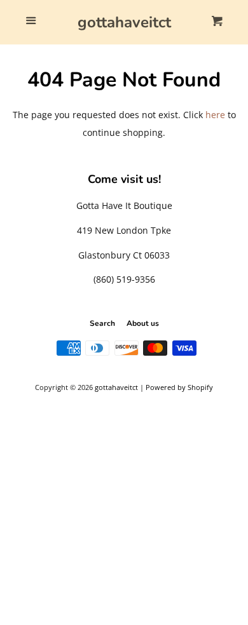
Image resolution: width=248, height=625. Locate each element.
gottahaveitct (124, 22)
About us (143, 323)
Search (102, 323)
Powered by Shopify (179, 387)
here (215, 115)
